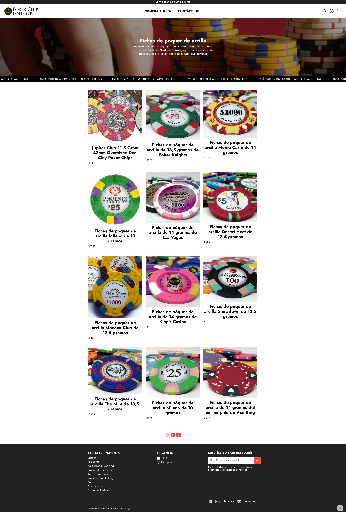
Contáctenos (189, 11)
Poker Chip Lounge (121, 508)
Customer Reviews (98, 490)
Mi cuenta (93, 462)
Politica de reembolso (100, 470)
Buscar (92, 458)
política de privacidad (101, 466)
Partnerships (95, 482)
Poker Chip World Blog (100, 478)
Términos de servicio (100, 474)
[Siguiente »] (178, 435)
